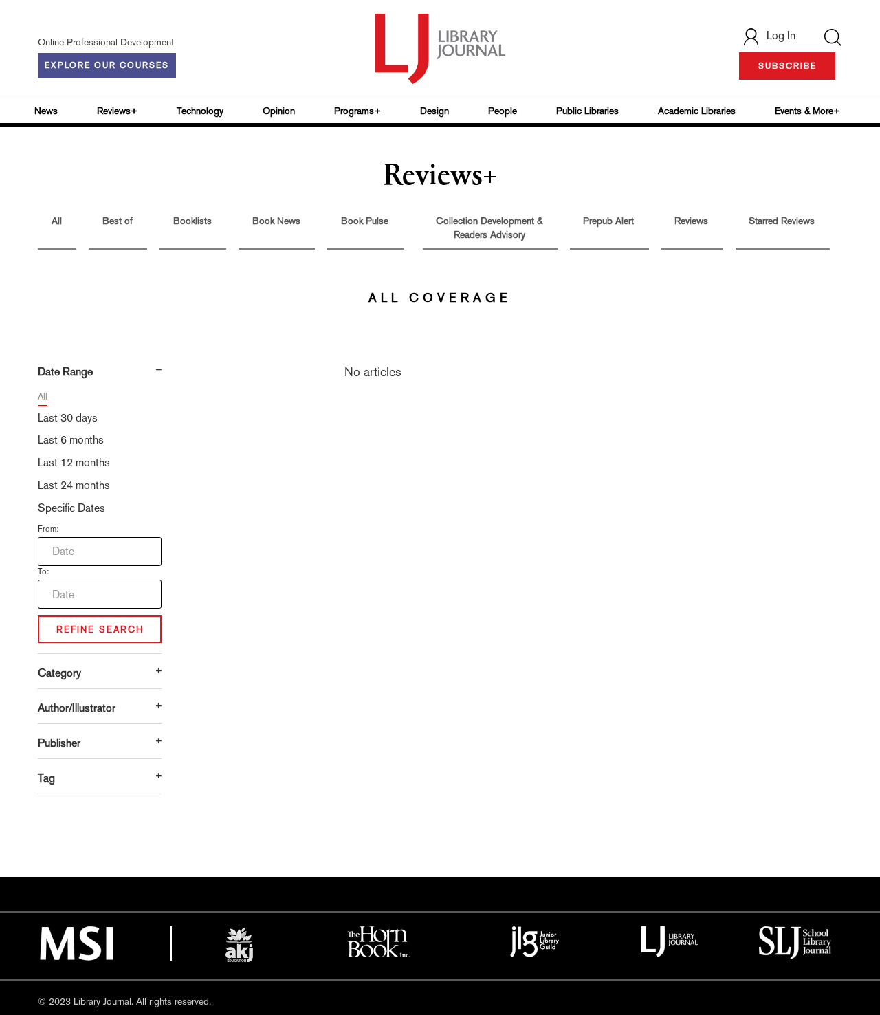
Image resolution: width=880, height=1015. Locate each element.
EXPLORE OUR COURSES (107, 65)
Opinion (279, 110)
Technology (200, 110)
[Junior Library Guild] (535, 940)
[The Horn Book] (378, 940)
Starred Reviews (782, 220)
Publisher (59, 743)
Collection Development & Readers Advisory (489, 227)
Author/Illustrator (77, 707)
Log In (781, 35)
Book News (276, 220)
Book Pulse (364, 220)
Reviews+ (117, 110)
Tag (46, 778)
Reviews (691, 220)
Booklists (192, 220)
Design (434, 110)
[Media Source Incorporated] (76, 942)
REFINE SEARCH (100, 629)
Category (59, 672)
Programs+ (357, 110)
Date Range (65, 371)
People (502, 110)
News (46, 110)
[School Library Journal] (795, 941)
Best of (117, 220)
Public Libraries (587, 110)
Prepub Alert (608, 220)
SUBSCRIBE (787, 66)
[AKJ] (239, 944)
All (57, 220)
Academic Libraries (697, 110)
